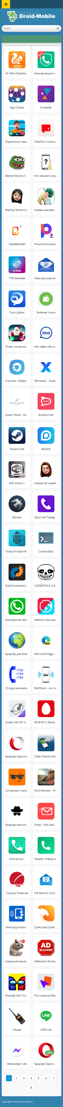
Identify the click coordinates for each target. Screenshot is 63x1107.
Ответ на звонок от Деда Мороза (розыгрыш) (17, 346)
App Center (17, 107)
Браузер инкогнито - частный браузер (17, 825)
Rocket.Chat (45, 415)
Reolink (46, 449)
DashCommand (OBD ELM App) (17, 585)
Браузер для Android (17, 654)
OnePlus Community (46, 141)
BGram (17, 517)
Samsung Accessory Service (17, 927)
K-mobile (46, 107)
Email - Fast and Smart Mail (46, 825)
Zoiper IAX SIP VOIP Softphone (17, 722)
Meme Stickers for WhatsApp (17, 176)
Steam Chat (17, 449)
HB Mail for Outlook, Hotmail (46, 893)
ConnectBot (45, 551)
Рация (17, 1029)
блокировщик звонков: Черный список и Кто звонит (46, 73)
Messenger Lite (17, 1064)
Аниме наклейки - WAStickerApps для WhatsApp (46, 210)
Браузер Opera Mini (46, 1064)
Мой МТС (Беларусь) (46, 722)
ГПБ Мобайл (17, 278)
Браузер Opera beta (17, 756)
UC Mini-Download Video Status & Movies (17, 73)
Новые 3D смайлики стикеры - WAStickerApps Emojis (46, 483)
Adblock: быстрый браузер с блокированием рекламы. (46, 620)
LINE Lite (46, 1029)
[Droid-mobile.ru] (31, 16)
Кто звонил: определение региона (46, 176)
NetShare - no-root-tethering (46, 688)
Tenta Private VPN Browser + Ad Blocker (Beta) (17, 551)
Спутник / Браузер (17, 381)
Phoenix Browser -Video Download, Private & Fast (46, 244)
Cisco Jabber (17, 312)
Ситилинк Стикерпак (17, 790)
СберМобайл (17, 244)
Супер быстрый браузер (46, 927)
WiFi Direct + (17, 483)
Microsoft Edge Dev (46, 654)
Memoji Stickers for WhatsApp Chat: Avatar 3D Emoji (17, 210)
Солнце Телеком (17, 893)
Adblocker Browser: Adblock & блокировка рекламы (46, 961)
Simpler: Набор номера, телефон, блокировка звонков (46, 859)
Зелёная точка (45, 312)
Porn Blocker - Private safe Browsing (46, 790)
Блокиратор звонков (17, 620)
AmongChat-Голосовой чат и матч (17, 995)
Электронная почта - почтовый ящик (46, 278)
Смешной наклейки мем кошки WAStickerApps (17, 961)
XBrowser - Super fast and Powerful (46, 381)
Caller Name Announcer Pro (46, 756)
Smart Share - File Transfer (17, 415)
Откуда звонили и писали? (17, 688)
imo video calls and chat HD (46, 346)
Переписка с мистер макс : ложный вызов (17, 141)
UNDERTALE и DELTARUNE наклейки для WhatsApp (46, 585)
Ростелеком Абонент (46, 995)
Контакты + (17, 859)
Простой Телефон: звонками (46, 517)
